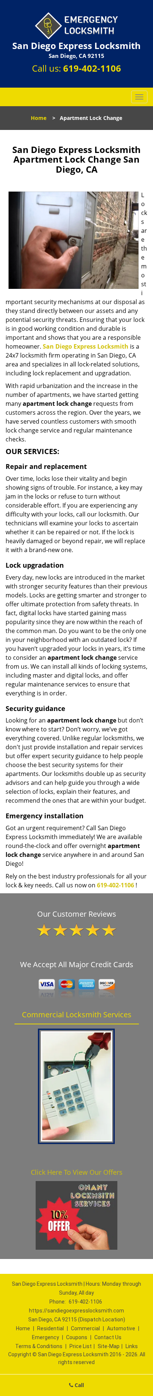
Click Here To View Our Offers (77, 1172)
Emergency (45, 1337)
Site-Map (109, 1346)
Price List (80, 1346)
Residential (50, 1328)
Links (132, 1346)
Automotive (121, 1328)
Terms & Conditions (38, 1346)
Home (38, 117)
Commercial (85, 1328)
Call (78, 1385)
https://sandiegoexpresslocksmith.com (76, 1311)
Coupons (76, 1337)
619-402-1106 (92, 68)
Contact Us (107, 1337)
